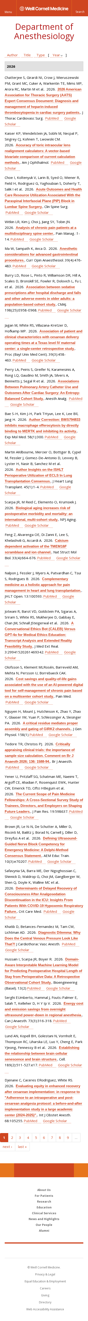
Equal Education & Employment (45, 1281)
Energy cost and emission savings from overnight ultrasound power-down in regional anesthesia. (44, 1009)
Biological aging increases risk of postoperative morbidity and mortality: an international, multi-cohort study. (39, 514)
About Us (44, 1190)
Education (44, 1207)
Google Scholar (37, 212)
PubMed (52, 118)
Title (27, 55)
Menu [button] (8, 12)
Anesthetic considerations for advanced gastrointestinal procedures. (41, 254)
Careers (45, 1288)
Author (12, 55)
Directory (45, 1302)
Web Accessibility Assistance (45, 1309)
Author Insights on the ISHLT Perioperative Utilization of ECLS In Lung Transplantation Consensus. (38, 475)
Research (44, 1202)
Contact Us (81, 1170)
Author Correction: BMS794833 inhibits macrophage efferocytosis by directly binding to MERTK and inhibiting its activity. (42, 425)
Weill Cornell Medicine (44, 1250)
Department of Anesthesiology (44, 31)
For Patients (44, 1196)
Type (40, 55)
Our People (44, 1225)
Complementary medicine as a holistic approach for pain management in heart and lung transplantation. (43, 584)
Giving (45, 1295)
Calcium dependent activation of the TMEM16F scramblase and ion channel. (36, 546)
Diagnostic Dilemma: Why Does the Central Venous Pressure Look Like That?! (42, 938)
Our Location (7, 1170)
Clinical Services (44, 1213)
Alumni (44, 1231)
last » (22, 1146)
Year (56, 55)
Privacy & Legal (45, 1274)
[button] (80, 8)
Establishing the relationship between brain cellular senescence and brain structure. (42, 1053)
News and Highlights (44, 1219)
